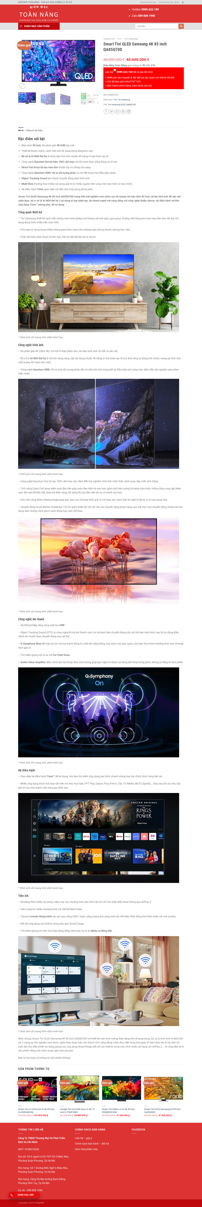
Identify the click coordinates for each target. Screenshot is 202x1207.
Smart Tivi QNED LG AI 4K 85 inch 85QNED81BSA (118, 1110)
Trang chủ (108, 39)
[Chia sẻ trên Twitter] (111, 111)
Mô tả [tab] (20, 130)
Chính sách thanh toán (148, 2)
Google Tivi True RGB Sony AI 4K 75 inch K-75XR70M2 (77, 1110)
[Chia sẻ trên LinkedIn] (128, 111)
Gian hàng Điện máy (86, 1149)
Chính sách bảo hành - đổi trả (169, 2)
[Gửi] (181, 26)
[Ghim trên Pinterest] (123, 111)
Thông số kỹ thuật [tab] (34, 130)
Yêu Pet (40, 1202)
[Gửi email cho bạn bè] (117, 111)
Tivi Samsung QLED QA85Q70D (122, 104)
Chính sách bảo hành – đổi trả (92, 1143)
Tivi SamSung (131, 39)
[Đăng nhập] (183, 2)
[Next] (93, 63)
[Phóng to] (22, 86)
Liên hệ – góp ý (83, 1138)
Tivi (119, 39)
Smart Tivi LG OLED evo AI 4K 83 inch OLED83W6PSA (36, 1110)
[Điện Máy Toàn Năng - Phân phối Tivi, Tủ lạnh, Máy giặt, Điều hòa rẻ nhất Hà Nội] (38, 14)
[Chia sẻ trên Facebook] (106, 111)
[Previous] (24, 63)
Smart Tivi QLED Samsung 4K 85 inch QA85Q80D (162, 1110)
